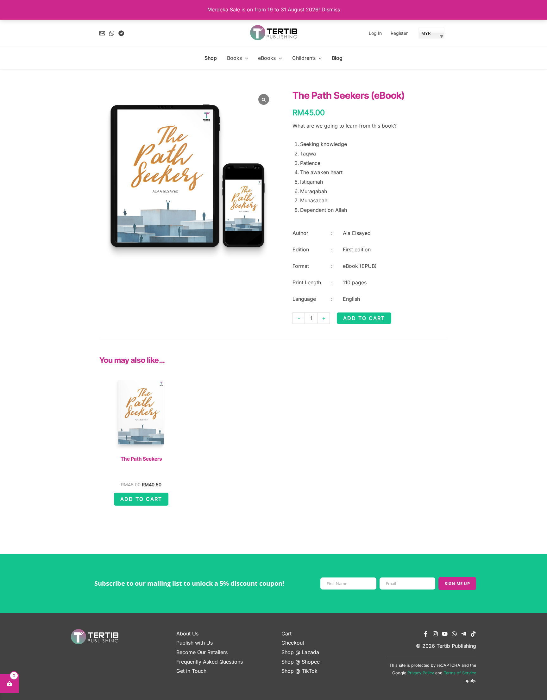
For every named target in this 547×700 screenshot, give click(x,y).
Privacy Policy (420, 673)
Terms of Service (460, 673)
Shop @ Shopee (300, 662)
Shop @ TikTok (299, 671)
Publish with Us (194, 643)
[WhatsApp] (112, 33)
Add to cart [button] (141, 499)
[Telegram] (121, 33)
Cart (286, 633)
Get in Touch (191, 671)
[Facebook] (426, 634)
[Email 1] (102, 33)
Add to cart (364, 318)
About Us (187, 633)
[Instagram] (435, 634)
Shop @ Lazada (300, 652)
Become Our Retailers (202, 652)
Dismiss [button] (331, 9)
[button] (245, 58)
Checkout (292, 643)
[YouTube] (445, 634)
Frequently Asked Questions (209, 662)
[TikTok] (473, 634)
